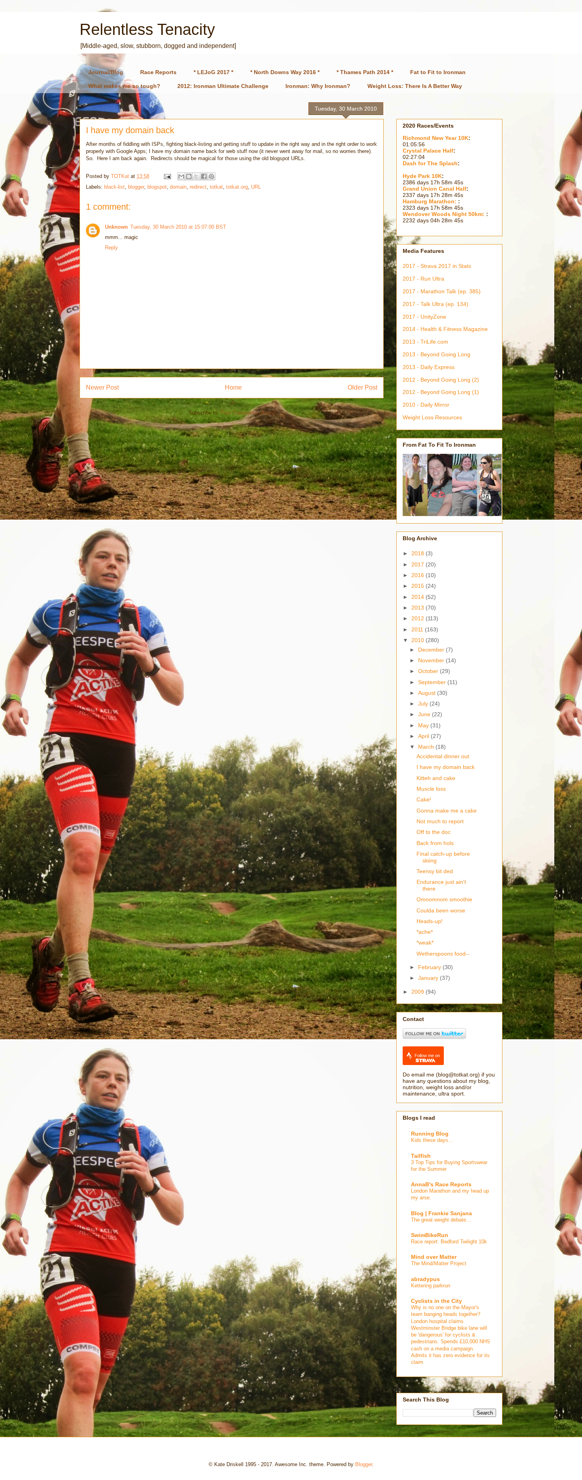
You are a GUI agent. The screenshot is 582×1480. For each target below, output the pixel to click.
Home (233, 387)
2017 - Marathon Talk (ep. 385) (442, 291)
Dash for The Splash (430, 163)
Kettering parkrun (430, 1286)
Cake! (424, 799)
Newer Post (102, 387)
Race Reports (158, 72)
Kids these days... (432, 1140)
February (430, 967)
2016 (418, 575)
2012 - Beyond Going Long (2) (441, 380)
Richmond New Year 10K (435, 138)
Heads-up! (430, 921)
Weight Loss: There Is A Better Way (414, 86)
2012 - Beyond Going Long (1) (441, 392)
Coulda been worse (441, 910)
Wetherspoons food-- (443, 953)
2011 (418, 629)
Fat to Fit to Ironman (438, 72)
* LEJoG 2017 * (213, 72)
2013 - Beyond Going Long (436, 354)
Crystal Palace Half (428, 150)
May (424, 725)
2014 (418, 597)
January (429, 978)
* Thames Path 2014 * (365, 72)
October (429, 671)
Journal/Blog (105, 72)
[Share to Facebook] (204, 176)
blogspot (157, 187)
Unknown (116, 227)
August (427, 693)
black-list (114, 187)
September (432, 682)
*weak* (425, 942)
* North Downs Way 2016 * (285, 72)
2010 (418, 640)
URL (256, 187)
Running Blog (430, 1133)
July (424, 703)
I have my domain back (446, 767)
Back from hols (435, 843)
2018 (418, 553)
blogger (136, 187)
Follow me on (427, 1055)
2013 (418, 607)
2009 (418, 992)
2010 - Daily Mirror (426, 405)
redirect (198, 187)
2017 (418, 564)
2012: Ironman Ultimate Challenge (222, 86)
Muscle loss (431, 789)
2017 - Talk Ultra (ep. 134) (435, 304)
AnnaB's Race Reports (441, 1184)
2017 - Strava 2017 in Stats (437, 266)
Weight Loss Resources (432, 417)
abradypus (425, 1279)
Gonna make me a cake (447, 810)
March (427, 747)
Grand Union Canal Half (434, 188)
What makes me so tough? (124, 86)
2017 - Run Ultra (423, 278)
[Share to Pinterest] (211, 176)
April (424, 736)
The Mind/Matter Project (438, 1263)
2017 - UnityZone (424, 317)
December (432, 649)
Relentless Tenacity (147, 29)
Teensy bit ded (435, 871)
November (432, 660)
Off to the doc (434, 832)
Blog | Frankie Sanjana (441, 1213)
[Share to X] (196, 176)
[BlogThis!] (189, 176)
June (425, 714)
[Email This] (181, 176)
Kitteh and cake (436, 778)
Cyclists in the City (436, 1301)
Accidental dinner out (443, 756)
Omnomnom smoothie (444, 899)
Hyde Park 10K (422, 176)
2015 (418, 586)
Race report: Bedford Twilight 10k (449, 1242)
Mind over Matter (433, 1257)
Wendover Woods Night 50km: (444, 214)
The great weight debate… (441, 1220)
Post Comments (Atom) (248, 413)
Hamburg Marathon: (430, 201)
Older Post (362, 387)
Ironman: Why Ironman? (317, 86)
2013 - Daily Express (429, 367)
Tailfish (421, 1156)
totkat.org (237, 187)
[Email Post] (167, 176)
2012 (418, 618)
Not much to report (440, 821)
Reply (111, 247)
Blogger (363, 1464)
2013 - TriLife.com (425, 341)
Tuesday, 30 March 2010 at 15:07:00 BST (178, 227)
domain (178, 187)
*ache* (425, 932)
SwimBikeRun (429, 1235)
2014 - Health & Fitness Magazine (445, 329)
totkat (216, 187)
